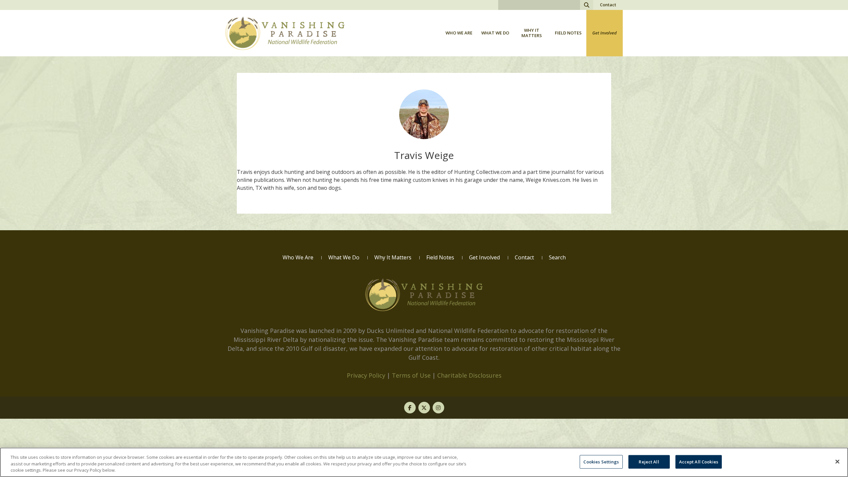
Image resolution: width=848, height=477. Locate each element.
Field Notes (568, 33)
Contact (608, 5)
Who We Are (459, 33)
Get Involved (604, 33)
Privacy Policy (366, 375)
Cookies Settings (601, 461)
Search (586, 5)
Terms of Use (411, 375)
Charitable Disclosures (469, 375)
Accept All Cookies (698, 461)
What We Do (495, 33)
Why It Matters (531, 32)
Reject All (649, 461)
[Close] (837, 461)
